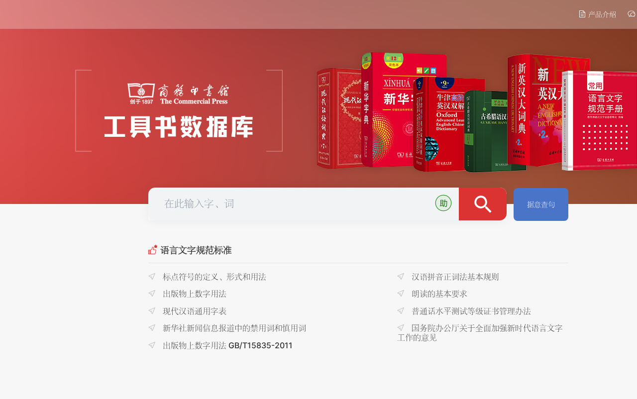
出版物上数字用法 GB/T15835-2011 (227, 345)
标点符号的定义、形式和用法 (213, 277)
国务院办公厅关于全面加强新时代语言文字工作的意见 (480, 332)
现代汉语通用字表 (193, 311)
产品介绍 (601, 14)
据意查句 (541, 204)
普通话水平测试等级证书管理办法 (470, 311)
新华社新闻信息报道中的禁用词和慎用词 (233, 328)
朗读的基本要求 (438, 294)
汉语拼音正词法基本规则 (454, 277)
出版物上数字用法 (193, 294)
